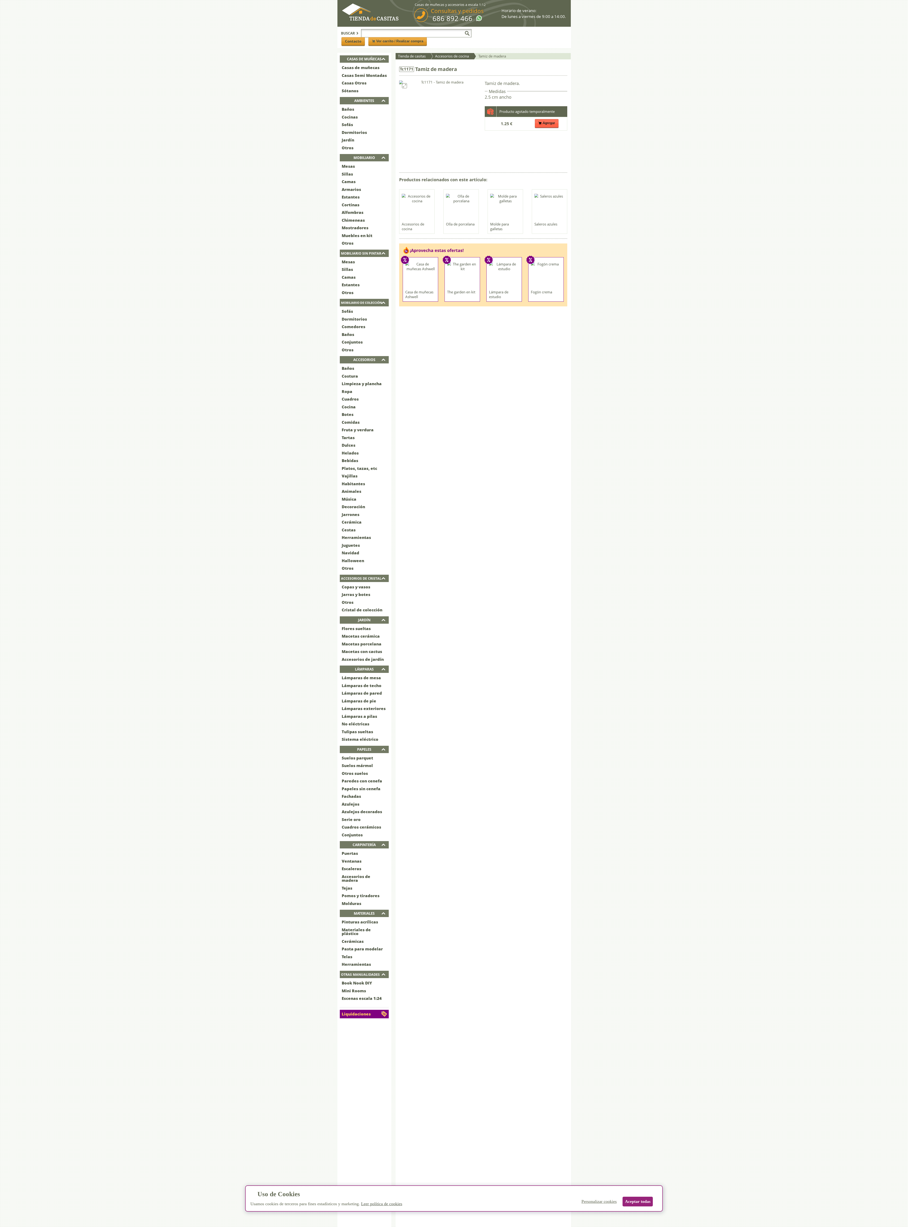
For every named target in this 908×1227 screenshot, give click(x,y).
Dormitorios (354, 132)
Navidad (350, 553)
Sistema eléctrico (360, 739)
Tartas (348, 437)
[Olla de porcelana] (461, 207)
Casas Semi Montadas (364, 75)
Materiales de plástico (356, 931)
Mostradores (355, 227)
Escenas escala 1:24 (362, 998)
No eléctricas (355, 724)
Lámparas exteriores (364, 708)
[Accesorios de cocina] (417, 207)
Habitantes (353, 483)
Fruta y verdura (358, 430)
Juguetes (351, 545)
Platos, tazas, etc (359, 468)
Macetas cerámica (361, 636)
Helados (350, 453)
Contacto (353, 41)
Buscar (348, 33)
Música (349, 499)
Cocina (349, 407)
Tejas (347, 888)
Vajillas (350, 476)
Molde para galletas (499, 226)
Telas (347, 956)
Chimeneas (353, 220)
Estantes (351, 197)
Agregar (549, 123)
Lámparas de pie (359, 701)
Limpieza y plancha (362, 383)
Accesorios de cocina (413, 226)
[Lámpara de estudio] (504, 275)
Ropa (347, 391)
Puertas (350, 853)
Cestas (349, 530)
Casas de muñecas (361, 67)
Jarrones (350, 514)
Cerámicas (353, 941)
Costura (350, 376)
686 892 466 (452, 18)
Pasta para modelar (362, 949)
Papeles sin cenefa (361, 788)
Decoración (353, 506)
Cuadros (350, 399)
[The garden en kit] (462, 275)
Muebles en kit (357, 235)
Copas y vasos (356, 587)
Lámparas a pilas (359, 716)
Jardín (348, 140)
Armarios (351, 189)
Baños (348, 109)
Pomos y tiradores (361, 895)
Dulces (348, 445)
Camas (349, 181)
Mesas (348, 166)
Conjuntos (352, 342)
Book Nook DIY (357, 983)
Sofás (347, 124)
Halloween (353, 560)
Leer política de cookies (381, 1203)
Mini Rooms (354, 990)
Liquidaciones (356, 1014)
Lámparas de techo (361, 685)
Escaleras (351, 868)
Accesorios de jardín (363, 659)
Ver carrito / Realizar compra (399, 41)
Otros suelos (355, 773)
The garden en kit (461, 292)
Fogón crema (541, 292)
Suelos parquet (357, 758)
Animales (351, 491)
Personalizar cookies (599, 1201)
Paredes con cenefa (362, 781)
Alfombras (352, 212)
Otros (348, 147)
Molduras (351, 903)
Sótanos (350, 90)
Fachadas (351, 796)
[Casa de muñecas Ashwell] (420, 275)
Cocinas (350, 117)
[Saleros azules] (549, 207)
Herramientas (356, 537)
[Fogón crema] (546, 275)
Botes (348, 414)
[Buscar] (467, 33)
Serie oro (351, 819)
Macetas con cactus (362, 651)
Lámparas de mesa (361, 677)
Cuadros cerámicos (361, 827)
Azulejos (350, 804)
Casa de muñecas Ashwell (419, 294)
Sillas (347, 174)
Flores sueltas (356, 628)
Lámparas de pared (362, 693)
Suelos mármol (357, 765)
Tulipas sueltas (357, 731)
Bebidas (350, 460)
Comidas (351, 422)
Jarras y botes (356, 594)
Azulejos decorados (362, 811)
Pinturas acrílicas (360, 922)
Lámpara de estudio (498, 294)
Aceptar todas (637, 1201)
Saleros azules (545, 224)
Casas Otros (354, 83)
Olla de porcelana (460, 224)
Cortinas (350, 204)
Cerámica (352, 522)
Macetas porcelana (361, 644)
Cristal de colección (362, 610)
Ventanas (352, 861)
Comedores (353, 326)
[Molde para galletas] (505, 207)
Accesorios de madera (356, 878)
